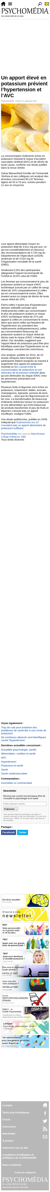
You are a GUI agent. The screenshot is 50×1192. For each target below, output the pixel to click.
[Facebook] (45, 1114)
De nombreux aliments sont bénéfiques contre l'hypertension (23, 739)
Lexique (7, 1105)
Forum (6, 1119)
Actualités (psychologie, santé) (18, 749)
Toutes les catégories (25, 1172)
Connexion (9, 1126)
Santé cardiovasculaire (14, 773)
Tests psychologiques (16, 1112)
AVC (3, 757)
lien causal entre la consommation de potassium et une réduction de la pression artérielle (21, 369)
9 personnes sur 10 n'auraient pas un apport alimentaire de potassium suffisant (23, 425)
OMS (23, 437)
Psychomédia (7, 101)
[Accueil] (4, 5)
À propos (8, 1140)
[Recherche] (39, 5)
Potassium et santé (12, 765)
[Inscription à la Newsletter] (46, 5)
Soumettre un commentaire (16, 783)
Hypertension (8, 761)
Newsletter (8, 1133)
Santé (4, 769)
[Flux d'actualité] (45, 1130)
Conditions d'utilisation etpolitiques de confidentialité (19, 1156)
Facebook (8, 832)
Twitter (22, 832)
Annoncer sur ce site (15, 1147)
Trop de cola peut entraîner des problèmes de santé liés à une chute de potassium (23, 730)
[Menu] (11, 5)
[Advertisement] (25, 46)
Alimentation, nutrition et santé (18, 753)
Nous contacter (11, 1164)
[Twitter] (45, 1122)
